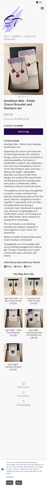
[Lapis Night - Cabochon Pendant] (13, 352)
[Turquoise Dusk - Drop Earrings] (34, 286)
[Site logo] (13, 19)
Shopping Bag (23, 404)
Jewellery (17, 36)
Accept (9, 483)
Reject (19, 483)
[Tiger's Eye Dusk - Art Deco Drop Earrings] (13, 286)
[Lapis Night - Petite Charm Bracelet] (13, 318)
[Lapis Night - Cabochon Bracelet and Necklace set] (34, 318)
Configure (9, 477)
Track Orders (23, 395)
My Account (23, 386)
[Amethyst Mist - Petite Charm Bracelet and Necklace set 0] (23, 69)
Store (6, 36)
